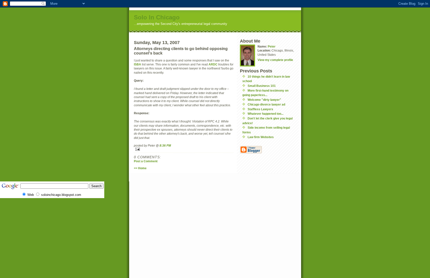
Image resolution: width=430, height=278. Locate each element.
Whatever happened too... (265, 113)
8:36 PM (165, 145)
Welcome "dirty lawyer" (264, 99)
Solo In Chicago (157, 17)
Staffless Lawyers (260, 109)
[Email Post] (183, 149)
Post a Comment (146, 161)
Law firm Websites (261, 137)
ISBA (137, 64)
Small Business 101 (262, 85)
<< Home (140, 168)
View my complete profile (275, 59)
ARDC (213, 64)
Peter (271, 46)
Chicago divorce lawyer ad (266, 104)
